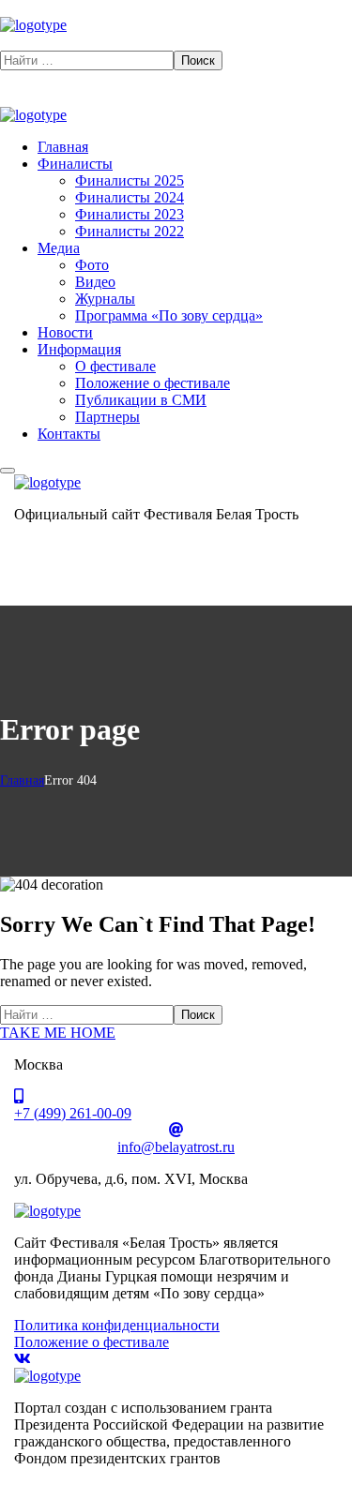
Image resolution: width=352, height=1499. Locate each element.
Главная (22, 780)
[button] (176, 42)
